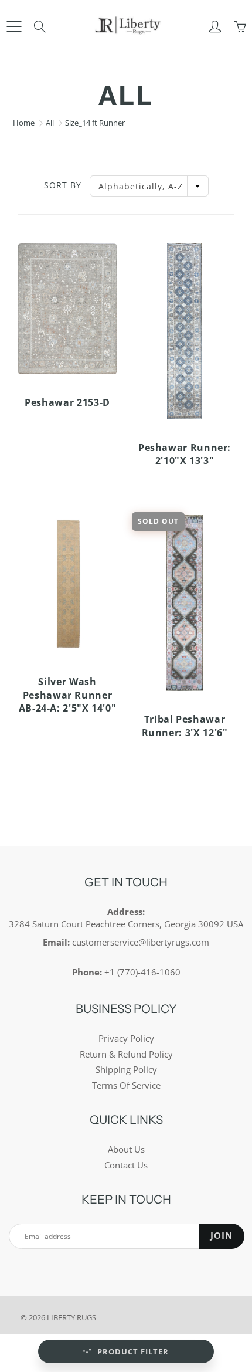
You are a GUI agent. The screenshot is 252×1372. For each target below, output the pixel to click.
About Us (126, 1149)
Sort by (62, 185)
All (50, 122)
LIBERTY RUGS (71, 1317)
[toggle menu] (14, 26)
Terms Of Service (126, 1085)
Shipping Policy (126, 1069)
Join (221, 1235)
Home (24, 122)
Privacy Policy (126, 1038)
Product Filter (133, 1351)
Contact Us (126, 1165)
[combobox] (149, 186)
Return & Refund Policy (126, 1054)
